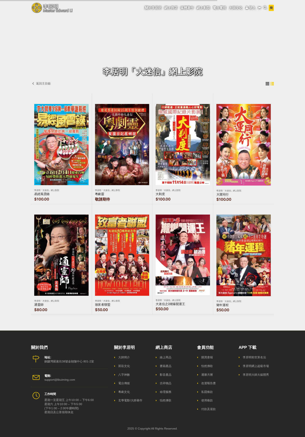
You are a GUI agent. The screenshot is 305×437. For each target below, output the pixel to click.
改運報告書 (208, 383)
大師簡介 (124, 357)
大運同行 (222, 194)
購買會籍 (207, 357)
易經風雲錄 (42, 194)
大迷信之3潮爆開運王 (170, 304)
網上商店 (171, 8)
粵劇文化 (124, 392)
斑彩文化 (124, 366)
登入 (252, 8)
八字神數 (124, 374)
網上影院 (203, 8)
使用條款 (207, 400)
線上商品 (165, 357)
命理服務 (165, 392)
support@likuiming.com (59, 379)
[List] (272, 83)
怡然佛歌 (165, 400)
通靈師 (39, 304)
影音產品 (165, 374)
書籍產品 (165, 366)
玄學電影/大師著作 (130, 400)
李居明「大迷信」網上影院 (46, 190)
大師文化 (235, 8)
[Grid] (267, 83)
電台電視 (219, 8)
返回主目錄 (43, 83)
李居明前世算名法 (254, 357)
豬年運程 (222, 305)
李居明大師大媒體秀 (256, 374)
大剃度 (160, 194)
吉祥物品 (165, 383)
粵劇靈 (99, 194)
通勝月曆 (207, 374)
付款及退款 (208, 409)
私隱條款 (207, 392)
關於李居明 (153, 8)
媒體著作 (187, 8)
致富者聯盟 (102, 304)
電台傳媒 (124, 383)
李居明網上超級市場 (256, 366)
